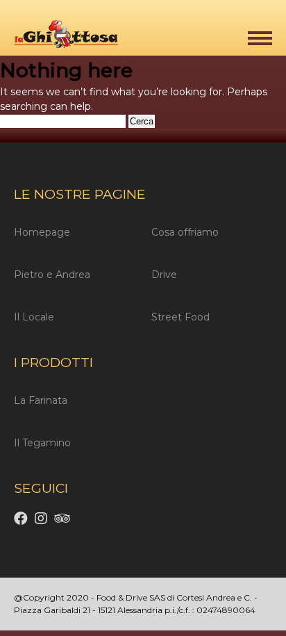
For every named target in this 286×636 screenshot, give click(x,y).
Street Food (180, 317)
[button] (260, 38)
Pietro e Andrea (52, 274)
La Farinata (40, 400)
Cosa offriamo (185, 232)
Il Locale (34, 317)
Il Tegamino (42, 443)
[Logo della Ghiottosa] (59, 36)
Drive (164, 274)
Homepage (42, 232)
